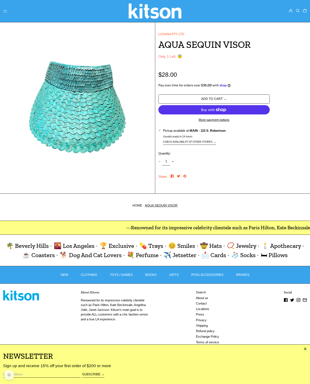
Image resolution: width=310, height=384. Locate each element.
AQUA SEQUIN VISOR (161, 205)
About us (202, 298)
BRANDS (242, 275)
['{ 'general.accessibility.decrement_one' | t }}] (159, 161)
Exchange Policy (207, 336)
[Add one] (173, 161)
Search (201, 292)
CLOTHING (89, 275)
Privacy (201, 320)
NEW (64, 275)
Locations (202, 309)
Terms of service (207, 342)
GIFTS (174, 275)
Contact (201, 303)
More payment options (214, 120)
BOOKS (151, 275)
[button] (298, 10)
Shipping (202, 325)
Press (200, 314)
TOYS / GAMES (121, 275)
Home (137, 205)
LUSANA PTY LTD (171, 34)
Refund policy (205, 331)
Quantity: (164, 153)
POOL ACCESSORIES (207, 275)
